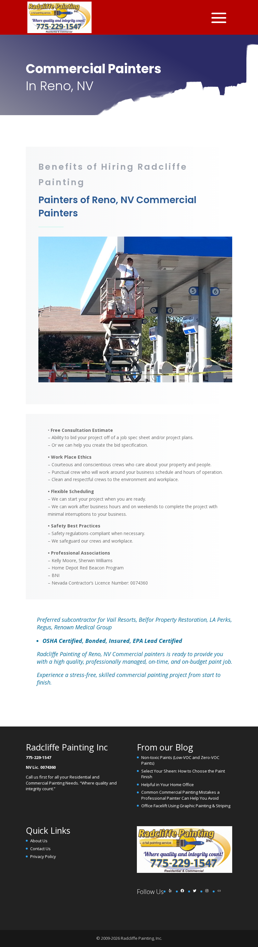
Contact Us (40, 848)
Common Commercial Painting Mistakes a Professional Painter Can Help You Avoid (180, 795)
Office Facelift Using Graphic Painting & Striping (185, 806)
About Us (39, 841)
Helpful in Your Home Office (167, 784)
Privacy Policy (43, 856)
